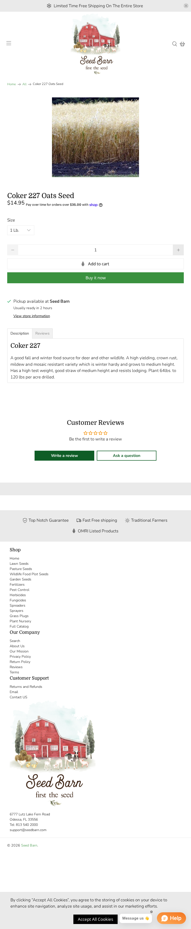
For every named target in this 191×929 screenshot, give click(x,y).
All (24, 84)
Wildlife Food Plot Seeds (29, 574)
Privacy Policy (20, 656)
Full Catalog (19, 626)
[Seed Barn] (95, 44)
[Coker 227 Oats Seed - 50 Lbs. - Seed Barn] (95, 137)
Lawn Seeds (19, 563)
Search (15, 641)
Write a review (64, 455)
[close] (186, 5)
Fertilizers (17, 584)
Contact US (18, 697)
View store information (31, 315)
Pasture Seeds (21, 569)
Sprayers (16, 610)
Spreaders (17, 605)
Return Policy (20, 661)
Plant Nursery (20, 621)
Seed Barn (29, 845)
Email (14, 692)
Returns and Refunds (26, 686)
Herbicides (18, 595)
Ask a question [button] (126, 455)
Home (11, 84)
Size (11, 220)
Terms (14, 672)
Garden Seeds (20, 579)
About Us (17, 646)
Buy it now (96, 278)
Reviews (16, 667)
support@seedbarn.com (28, 830)
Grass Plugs (19, 616)
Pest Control (19, 589)
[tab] (19, 333)
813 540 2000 (27, 824)
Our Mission (19, 651)
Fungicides (18, 600)
